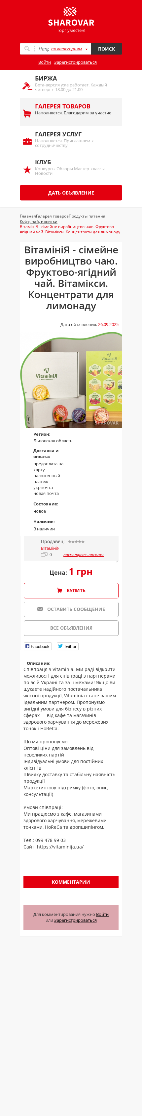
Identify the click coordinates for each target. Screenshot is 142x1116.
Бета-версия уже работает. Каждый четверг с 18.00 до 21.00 (71, 83)
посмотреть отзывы (83, 554)
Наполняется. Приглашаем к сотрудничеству (64, 139)
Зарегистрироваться (75, 62)
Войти (44, 62)
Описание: (39, 663)
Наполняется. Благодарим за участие (73, 109)
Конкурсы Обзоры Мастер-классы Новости (70, 167)
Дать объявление (71, 193)
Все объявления (71, 628)
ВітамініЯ (50, 548)
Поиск (106, 49)
